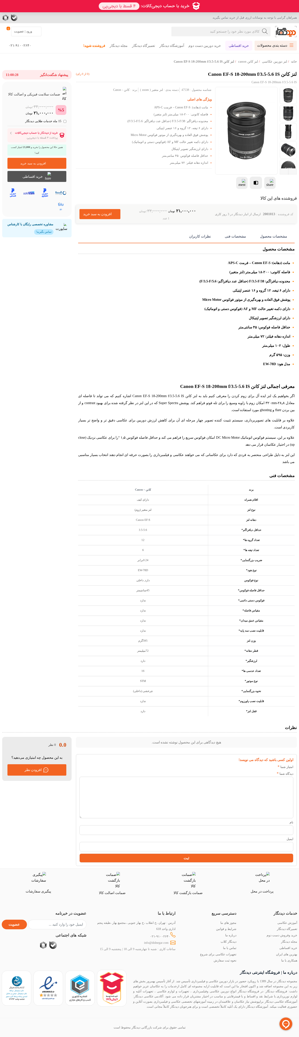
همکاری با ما (289, 960)
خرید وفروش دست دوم (282, 935)
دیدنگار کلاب (228, 941)
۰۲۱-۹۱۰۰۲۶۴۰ (160, 936)
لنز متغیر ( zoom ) (151, 90)
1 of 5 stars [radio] (272, 766)
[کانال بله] (14, 17)
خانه (294, 61)
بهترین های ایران (286, 954)
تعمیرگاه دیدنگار (143, 46)
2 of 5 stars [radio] (266, 766)
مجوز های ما (228, 922)
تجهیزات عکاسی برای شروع (218, 954)
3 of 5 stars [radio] (259, 766)
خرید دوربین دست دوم (204, 46)
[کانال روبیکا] (6, 17)
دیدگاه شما (285, 774)
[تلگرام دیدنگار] (31, 17)
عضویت (14, 924)
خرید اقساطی (239, 46)
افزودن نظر (33, 770)
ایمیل (290, 839)
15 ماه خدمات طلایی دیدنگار (43, 121)
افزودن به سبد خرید (100, 214)
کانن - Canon (121, 90)
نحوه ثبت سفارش (225, 960)
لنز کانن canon (248, 61)
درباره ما (230, 935)
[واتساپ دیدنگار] (23, 17)
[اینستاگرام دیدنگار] (40, 17)
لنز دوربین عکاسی (274, 61)
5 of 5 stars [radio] (246, 766)
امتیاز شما (285, 767)
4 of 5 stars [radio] (253, 766)
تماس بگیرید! (44, 231)
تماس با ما (229, 948)
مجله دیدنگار (119, 46)
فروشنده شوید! (94, 46)
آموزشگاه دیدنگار (171, 46)
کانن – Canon (143, 489)
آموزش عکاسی (287, 922)
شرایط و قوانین (226, 929)
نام (291, 822)
